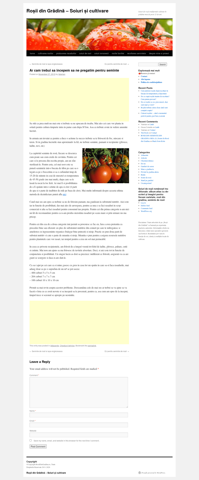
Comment (34, 375)
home (32, 53)
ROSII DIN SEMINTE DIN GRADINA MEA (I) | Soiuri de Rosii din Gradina (155, 138)
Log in (143, 202)
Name (33, 410)
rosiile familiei (118, 53)
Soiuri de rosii (146, 177)
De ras (143, 163)
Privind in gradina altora (150, 172)
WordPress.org (146, 211)
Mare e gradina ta (147, 169)
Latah (152, 124)
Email (33, 420)
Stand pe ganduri (147, 180)
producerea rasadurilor (66, 53)
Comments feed (146, 208)
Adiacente (54, 345)
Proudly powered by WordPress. (153, 472)
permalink (92, 345)
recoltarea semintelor (136, 53)
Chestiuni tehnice (67, 345)
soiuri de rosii (85, 53)
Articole (144, 158)
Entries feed (145, 205)
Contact (152, 130)
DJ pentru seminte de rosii (117, 64)
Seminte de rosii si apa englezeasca (46, 64)
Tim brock (144, 132)
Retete (143, 174)
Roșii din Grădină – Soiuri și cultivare (67, 10)
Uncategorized (146, 183)
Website (33, 430)
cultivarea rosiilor (45, 53)
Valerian (61, 74)
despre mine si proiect (159, 53)
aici (64, 194)
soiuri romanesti (101, 53)
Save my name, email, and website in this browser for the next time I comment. (66, 440)
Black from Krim (158, 141)
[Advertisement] (79, 99)
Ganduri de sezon (147, 166)
